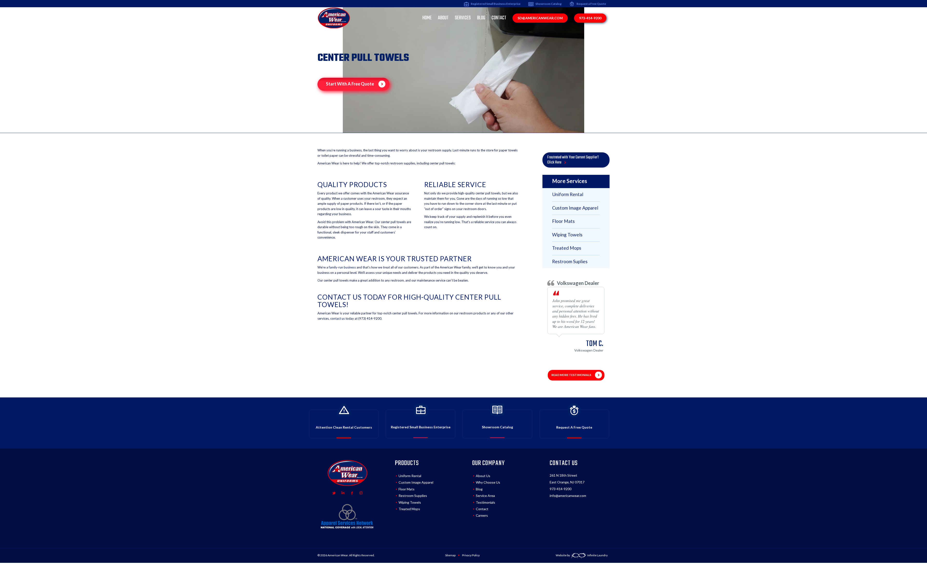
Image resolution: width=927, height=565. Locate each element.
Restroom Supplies (413, 496)
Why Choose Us (488, 482)
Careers (482, 515)
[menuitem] (427, 18)
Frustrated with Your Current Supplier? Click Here (573, 160)
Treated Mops (409, 509)
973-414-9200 (560, 489)
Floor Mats (406, 489)
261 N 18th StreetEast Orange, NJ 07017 (567, 478)
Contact (482, 509)
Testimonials (485, 502)
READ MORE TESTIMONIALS (571, 375)
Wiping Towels (410, 502)
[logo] (333, 18)
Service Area (485, 496)
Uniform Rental (410, 476)
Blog (479, 489)
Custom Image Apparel (416, 482)
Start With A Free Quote (350, 83)
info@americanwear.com (568, 496)
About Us (483, 476)
